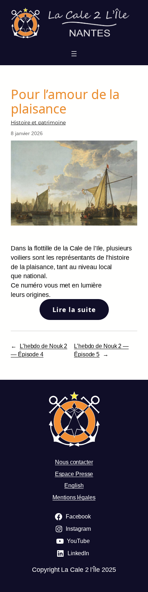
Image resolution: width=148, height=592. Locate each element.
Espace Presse (74, 474)
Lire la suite (74, 309)
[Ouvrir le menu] (74, 53)
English (73, 485)
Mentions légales (73, 497)
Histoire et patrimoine (38, 122)
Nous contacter (74, 462)
